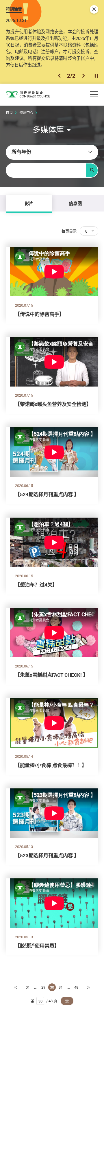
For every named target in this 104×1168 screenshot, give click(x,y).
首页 (9, 112)
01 (28, 987)
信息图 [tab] (75, 203)
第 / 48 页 (44, 1000)
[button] (59, 76)
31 (61, 987)
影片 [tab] (29, 203)
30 (52, 987)
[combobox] (52, 152)
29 (43, 987)
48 (76, 987)
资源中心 (26, 112)
